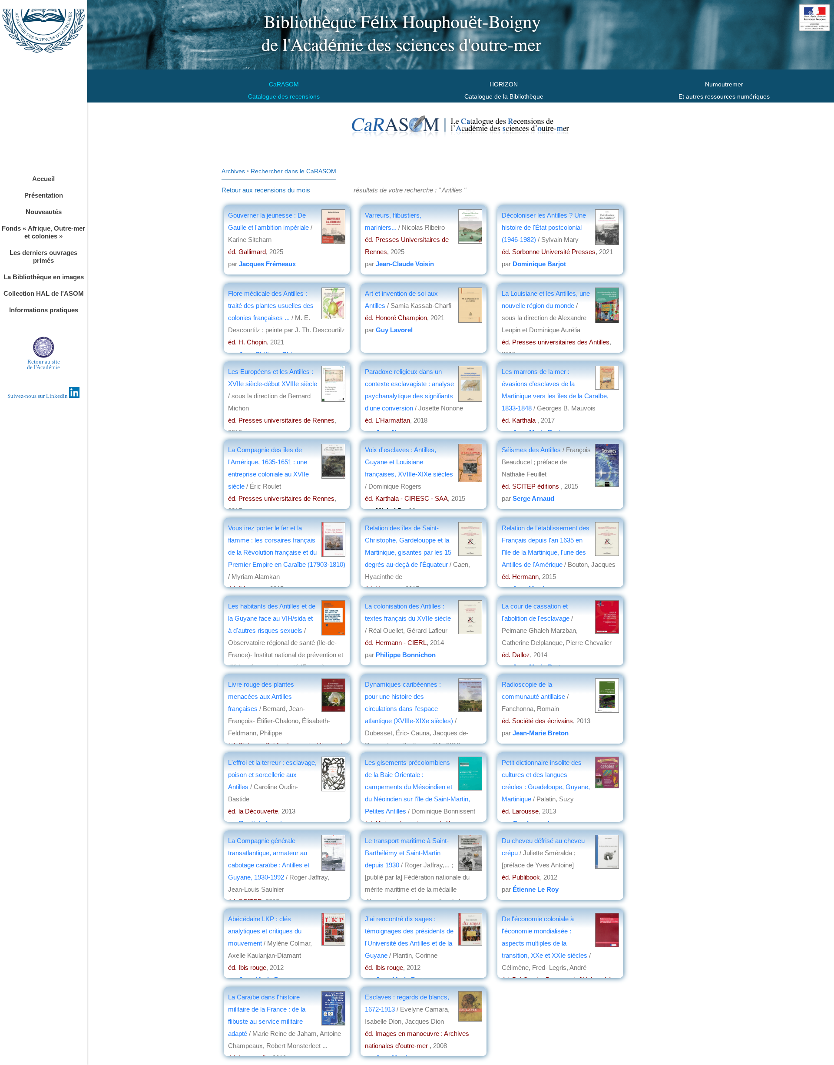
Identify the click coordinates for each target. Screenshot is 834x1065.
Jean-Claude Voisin (405, 264)
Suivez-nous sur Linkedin (38, 396)
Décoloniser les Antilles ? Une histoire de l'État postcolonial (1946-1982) (544, 227)
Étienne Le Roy (536, 889)
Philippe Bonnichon (406, 654)
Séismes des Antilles (532, 449)
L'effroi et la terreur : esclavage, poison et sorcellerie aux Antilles (272, 774)
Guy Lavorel (394, 330)
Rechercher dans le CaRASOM (293, 171)
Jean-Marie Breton (541, 733)
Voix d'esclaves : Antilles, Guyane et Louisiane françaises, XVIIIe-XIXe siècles (409, 462)
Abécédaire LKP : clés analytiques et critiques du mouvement (264, 931)
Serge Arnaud (533, 498)
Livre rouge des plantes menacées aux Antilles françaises (261, 696)
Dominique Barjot (539, 264)
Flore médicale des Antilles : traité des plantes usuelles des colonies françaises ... (271, 305)
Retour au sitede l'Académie (43, 364)
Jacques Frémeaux (267, 264)
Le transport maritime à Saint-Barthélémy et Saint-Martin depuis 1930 (407, 853)
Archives (233, 171)
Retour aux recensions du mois (266, 190)
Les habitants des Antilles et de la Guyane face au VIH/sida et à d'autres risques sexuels (271, 618)
